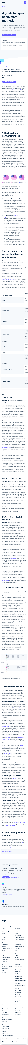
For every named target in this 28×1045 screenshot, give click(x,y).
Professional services (20, 969)
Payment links (5, 959)
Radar (3, 964)
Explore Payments (6, 894)
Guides (4, 7)
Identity (4, 950)
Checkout (14, 725)
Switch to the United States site (9, 1041)
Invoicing (4, 952)
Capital (3, 935)
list (22, 842)
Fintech (16, 955)
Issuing (3, 953)
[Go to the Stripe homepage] (3, 921)
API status (17, 994)
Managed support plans (7, 1035)
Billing (3, 933)
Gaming (16, 957)
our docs (16, 822)
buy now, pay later (6, 447)
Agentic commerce (19, 931)
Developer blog (18, 1001)
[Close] (25, 1038)
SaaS (16, 950)
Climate (4, 939)
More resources (5, 1028)
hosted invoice (6, 610)
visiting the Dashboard (12, 847)
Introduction (5, 66)
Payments (4, 961)
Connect (4, 941)
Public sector (18, 971)
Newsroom (17, 1010)
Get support (5, 1033)
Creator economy (19, 953)
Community (4, 1012)
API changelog (18, 996)
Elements (19, 725)
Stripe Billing (13, 558)
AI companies (18, 952)
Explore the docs (6, 909)
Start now (5, 877)
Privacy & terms (5, 1017)
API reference (18, 992)
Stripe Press (18, 1012)
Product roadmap (19, 1007)
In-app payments (19, 942)
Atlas (3, 930)
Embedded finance (19, 937)
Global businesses (19, 941)
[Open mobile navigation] (25, 2)
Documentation (18, 990)
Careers (17, 1008)
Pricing (3, 928)
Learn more (5, 48)
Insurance (17, 962)
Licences (4, 1023)
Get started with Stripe (8, 34)
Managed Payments (6, 957)
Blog (3, 1010)
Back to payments (6, 851)
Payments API (16, 707)
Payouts (4, 963)
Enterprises (17, 928)
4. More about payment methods (10, 77)
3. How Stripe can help (7, 75)
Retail (16, 973)
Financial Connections (7, 948)
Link (3, 955)
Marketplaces (18, 944)
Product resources (13, 7)
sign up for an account (10, 825)
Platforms (17, 948)
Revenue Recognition (7, 966)
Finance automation (19, 939)
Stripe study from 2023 (16, 89)
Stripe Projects (18, 1000)
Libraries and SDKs (19, 998)
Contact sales (14, 877)
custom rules (12, 780)
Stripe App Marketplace (20, 980)
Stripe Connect (7, 753)
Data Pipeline (5, 944)
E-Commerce (18, 935)
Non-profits (17, 968)
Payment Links (5, 726)
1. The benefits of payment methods (11, 69)
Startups (17, 930)
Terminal (4, 972)
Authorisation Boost (6, 931)
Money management (19, 946)
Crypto (3, 942)
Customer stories (6, 1008)
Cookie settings (5, 1026)
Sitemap (4, 1024)
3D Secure (7, 737)
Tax (3, 970)
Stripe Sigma (5, 968)
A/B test (15, 778)
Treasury (4, 974)
